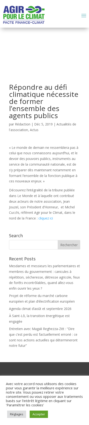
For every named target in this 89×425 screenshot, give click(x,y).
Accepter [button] (39, 414)
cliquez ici (45, 218)
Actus (34, 130)
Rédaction (22, 124)
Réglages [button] (16, 414)
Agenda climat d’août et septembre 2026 (40, 308)
